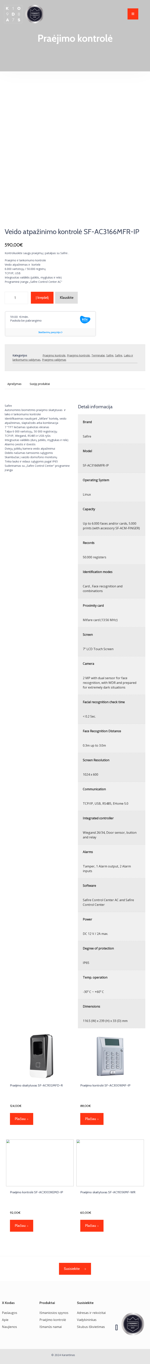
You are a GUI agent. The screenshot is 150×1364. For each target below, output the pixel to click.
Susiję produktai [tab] (40, 384)
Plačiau (20, 1119)
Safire (109, 355)
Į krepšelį (42, 297)
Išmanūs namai (50, 1327)
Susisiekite (72, 1269)
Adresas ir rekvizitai (91, 1313)
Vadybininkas (86, 1320)
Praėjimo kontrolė (54, 355)
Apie (5, 1320)
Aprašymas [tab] (14, 384)
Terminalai (98, 355)
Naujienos (9, 1327)
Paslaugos (9, 1313)
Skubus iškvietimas (91, 1327)
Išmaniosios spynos (53, 1313)
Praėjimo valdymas (54, 360)
